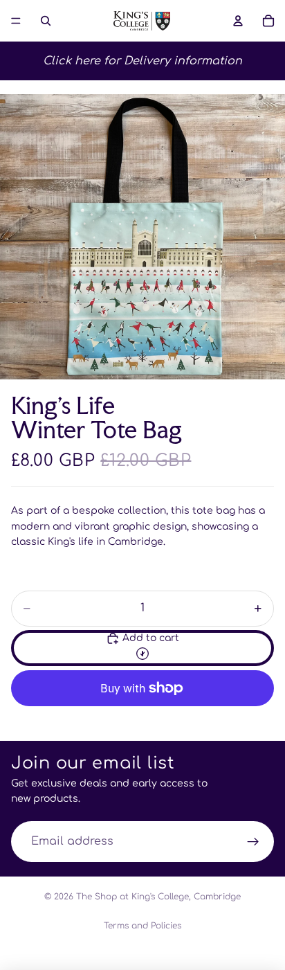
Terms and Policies (142, 926)
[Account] (238, 21)
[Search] (45, 21)
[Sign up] (253, 841)
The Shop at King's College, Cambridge (158, 896)
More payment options (142, 719)
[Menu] (16, 21)
